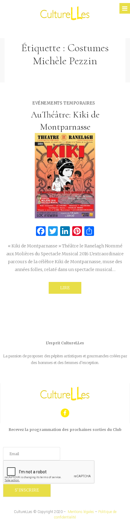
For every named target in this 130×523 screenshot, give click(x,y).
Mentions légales (81, 512)
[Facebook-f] (65, 413)
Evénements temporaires (63, 103)
